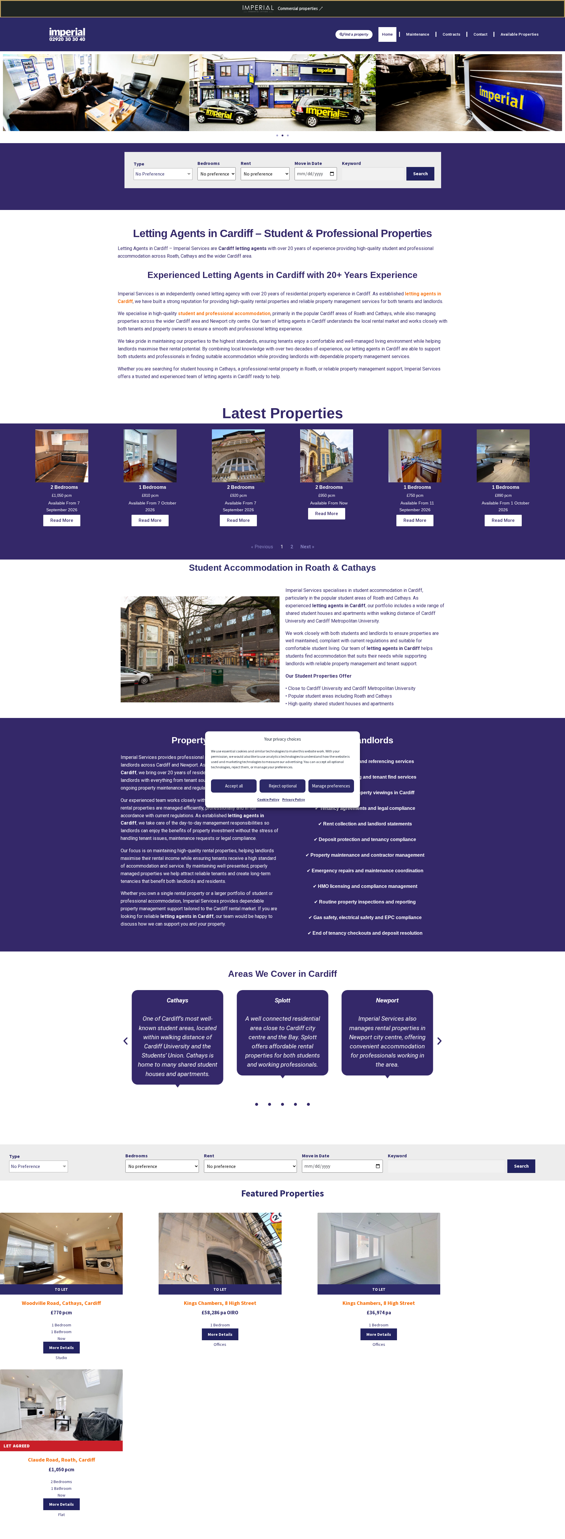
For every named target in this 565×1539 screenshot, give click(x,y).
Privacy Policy (293, 799)
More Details (61, 1347)
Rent (246, 163)
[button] (277, 135)
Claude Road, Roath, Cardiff (61, 1459)
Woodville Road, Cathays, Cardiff (61, 1303)
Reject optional (283, 786)
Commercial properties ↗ (300, 9)
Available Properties (520, 34)
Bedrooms (208, 163)
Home (387, 34)
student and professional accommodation (224, 313)
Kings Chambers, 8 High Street (220, 1303)
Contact (480, 34)
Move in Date (308, 163)
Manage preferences (331, 786)
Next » (307, 547)
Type (139, 164)
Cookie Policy (268, 799)
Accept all (234, 786)
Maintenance (417, 34)
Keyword (351, 163)
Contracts (451, 34)
